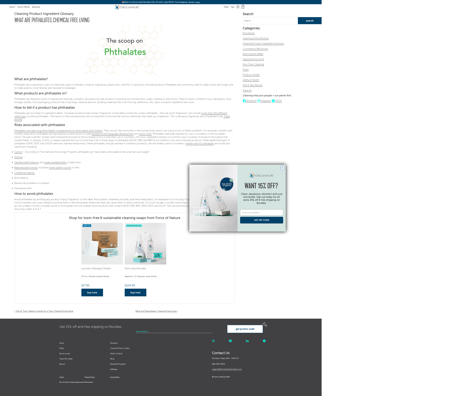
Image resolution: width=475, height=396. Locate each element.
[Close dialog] (282, 168)
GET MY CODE (261, 220)
